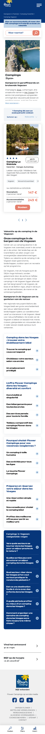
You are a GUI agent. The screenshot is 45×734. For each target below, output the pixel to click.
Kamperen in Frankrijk (11, 14)
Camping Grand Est (27, 14)
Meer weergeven (11, 103)
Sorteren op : (12, 117)
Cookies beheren (17, 718)
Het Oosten (29, 92)
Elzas (19, 90)
